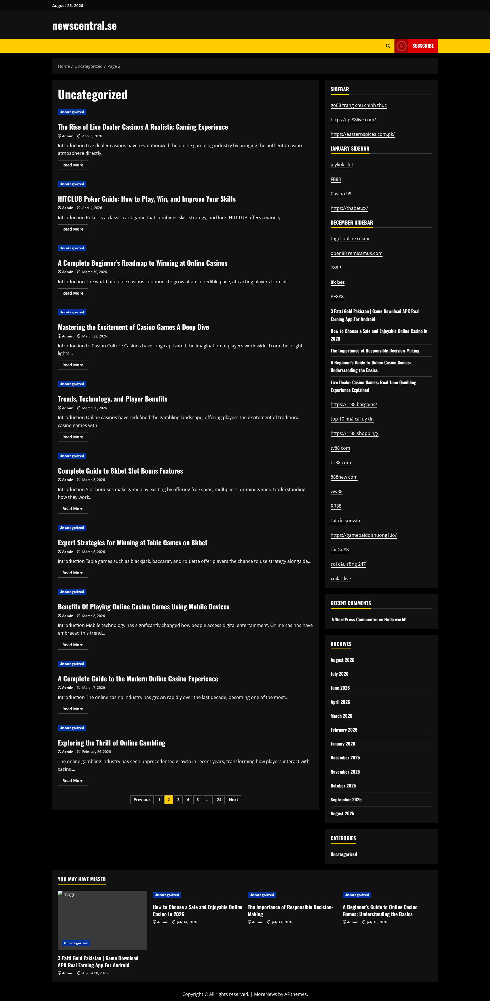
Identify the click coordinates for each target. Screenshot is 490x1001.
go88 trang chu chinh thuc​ (359, 105)
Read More (75, 166)
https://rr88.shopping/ (355, 433)
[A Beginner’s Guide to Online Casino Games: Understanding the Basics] (387, 895)
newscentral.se (84, 25)
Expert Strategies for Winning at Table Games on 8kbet (132, 542)
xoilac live (341, 578)
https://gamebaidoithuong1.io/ (364, 535)
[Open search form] (388, 45)
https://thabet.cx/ (349, 208)
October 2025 (343, 785)
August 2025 (342, 813)
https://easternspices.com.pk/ (363, 134)
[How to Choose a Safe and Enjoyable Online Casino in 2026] (197, 895)
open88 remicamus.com (357, 253)
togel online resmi (350, 238)
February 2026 (344, 729)
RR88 (336, 506)
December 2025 (345, 757)
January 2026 (343, 743)
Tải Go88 (340, 549)
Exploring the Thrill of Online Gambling (111, 742)
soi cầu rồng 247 (348, 564)
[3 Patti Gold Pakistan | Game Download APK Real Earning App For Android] (102, 920)
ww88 (337, 491)
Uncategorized (72, 111)
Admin (67, 136)
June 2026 (340, 687)
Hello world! (395, 619)
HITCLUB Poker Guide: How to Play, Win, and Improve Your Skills (147, 198)
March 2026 (341, 715)
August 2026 (342, 659)
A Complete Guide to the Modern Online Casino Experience (138, 678)
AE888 (337, 296)
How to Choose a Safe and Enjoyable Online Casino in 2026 (197, 910)
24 (219, 799)
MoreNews (265, 994)
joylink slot (342, 164)
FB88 (336, 179)
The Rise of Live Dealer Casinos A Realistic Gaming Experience (143, 126)
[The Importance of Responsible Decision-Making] (292, 895)
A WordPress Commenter (354, 619)
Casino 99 (341, 194)
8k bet (338, 282)
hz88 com (341, 462)
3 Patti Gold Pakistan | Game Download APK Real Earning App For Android (98, 961)
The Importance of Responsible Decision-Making (375, 350)
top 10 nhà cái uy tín (352, 419)
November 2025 (345, 771)
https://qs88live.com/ (353, 120)
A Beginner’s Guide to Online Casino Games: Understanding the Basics (380, 910)
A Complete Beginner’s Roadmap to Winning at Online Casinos (142, 262)
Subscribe (423, 45)
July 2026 (340, 673)
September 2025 (346, 799)
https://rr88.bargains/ (354, 404)
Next (233, 799)
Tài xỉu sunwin (345, 521)
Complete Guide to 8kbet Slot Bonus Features (120, 470)
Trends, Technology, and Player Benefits (112, 398)
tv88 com (340, 448)
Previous (142, 799)
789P (336, 268)
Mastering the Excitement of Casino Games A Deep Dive (133, 327)
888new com (344, 477)
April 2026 (340, 701)
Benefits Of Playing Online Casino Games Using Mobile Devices (143, 606)
